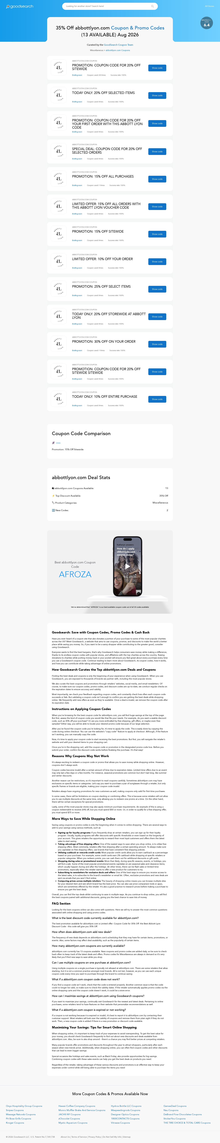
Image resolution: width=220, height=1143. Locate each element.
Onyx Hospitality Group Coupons (24, 1106)
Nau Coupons (171, 1110)
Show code (157, 68)
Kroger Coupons (15, 1122)
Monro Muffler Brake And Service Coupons (82, 1110)
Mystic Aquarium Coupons (73, 1122)
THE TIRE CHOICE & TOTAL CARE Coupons (187, 1122)
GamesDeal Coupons (175, 1106)
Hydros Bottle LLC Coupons (126, 1106)
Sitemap (127, 1137)
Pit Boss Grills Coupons (18, 1118)
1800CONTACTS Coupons (125, 1118)
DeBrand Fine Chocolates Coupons (183, 1114)
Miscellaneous (96, 50)
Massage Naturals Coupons (21, 1114)
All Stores (209, 6)
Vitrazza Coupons (120, 1122)
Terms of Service (79, 1137)
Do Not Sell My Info (112, 1137)
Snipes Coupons (15, 1110)
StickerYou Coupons (175, 1118)
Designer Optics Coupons (125, 1114)
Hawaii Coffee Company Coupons (77, 1106)
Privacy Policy (94, 1137)
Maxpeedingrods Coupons (125, 1110)
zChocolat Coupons (69, 1118)
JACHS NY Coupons (70, 1114)
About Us (65, 1137)
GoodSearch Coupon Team (118, 45)
